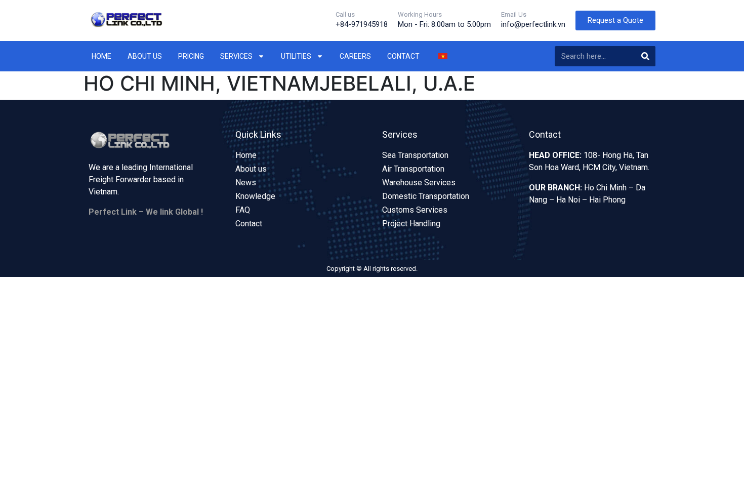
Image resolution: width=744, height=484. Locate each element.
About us (145, 56)
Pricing (191, 56)
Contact (403, 56)
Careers (355, 56)
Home (101, 56)
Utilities (296, 56)
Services (236, 56)
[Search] (645, 56)
